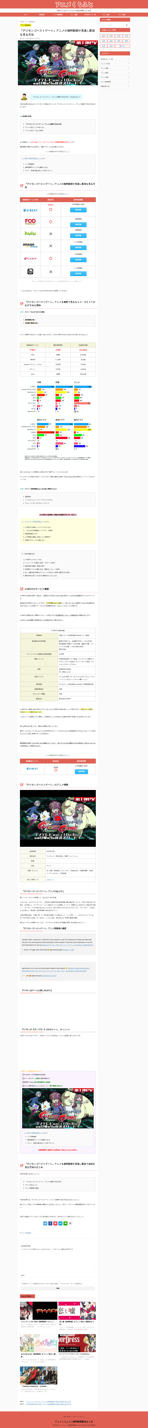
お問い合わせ (67, 1416)
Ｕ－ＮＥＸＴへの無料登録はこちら (34, 521)
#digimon (71, 968)
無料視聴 (78, 210)
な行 (103, 41)
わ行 (111, 46)
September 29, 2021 (49, 976)
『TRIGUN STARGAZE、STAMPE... (34, 1386)
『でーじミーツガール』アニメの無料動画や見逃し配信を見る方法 (48, 1402)
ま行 (118, 41)
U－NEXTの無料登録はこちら (32, 158)
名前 (23, 1275)
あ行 (103, 36)
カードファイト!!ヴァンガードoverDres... (74, 1354)
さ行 (118, 36)
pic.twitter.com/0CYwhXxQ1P (76, 971)
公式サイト (50, 879)
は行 (111, 41)
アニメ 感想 (74, 14)
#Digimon (45, 945)
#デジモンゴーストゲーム (65, 945)
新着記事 (42, 14)
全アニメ (123, 46)
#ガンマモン (61, 971)
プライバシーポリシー (79, 1416)
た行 (126, 36)
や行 (126, 41)
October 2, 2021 (68, 950)
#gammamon (26, 971)
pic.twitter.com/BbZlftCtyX (83, 945)
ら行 (103, 46)
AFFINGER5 (91, 1425)
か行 (111, 36)
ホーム (26, 14)
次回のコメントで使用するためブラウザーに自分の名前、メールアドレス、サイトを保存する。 (53, 1283)
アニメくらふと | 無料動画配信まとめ (74, 1421)
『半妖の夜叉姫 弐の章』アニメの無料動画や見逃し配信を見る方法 (48, 1404)
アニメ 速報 (106, 14)
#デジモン (52, 945)
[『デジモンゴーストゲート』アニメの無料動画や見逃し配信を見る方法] (60, 1223)
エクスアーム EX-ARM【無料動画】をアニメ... (38, 1322)
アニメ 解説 (122, 14)
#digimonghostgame (82, 968)
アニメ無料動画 (58, 14)
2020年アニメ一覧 (90, 14)
